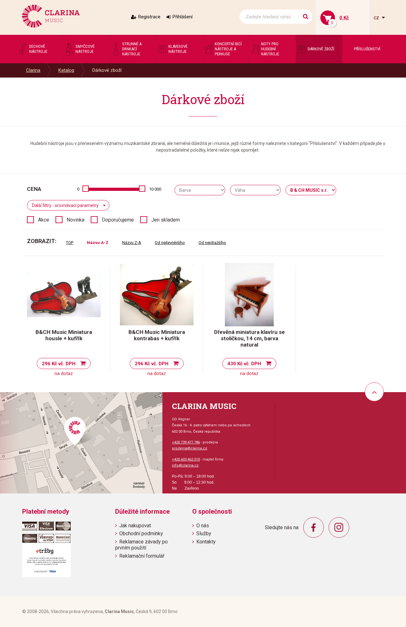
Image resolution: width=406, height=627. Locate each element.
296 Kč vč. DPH (58, 364)
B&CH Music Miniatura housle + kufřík (64, 335)
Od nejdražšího (212, 242)
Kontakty (206, 542)
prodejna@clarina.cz (189, 448)
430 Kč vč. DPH (244, 364)
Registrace (149, 17)
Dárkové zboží (106, 70)
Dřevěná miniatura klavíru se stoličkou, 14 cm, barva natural (249, 338)
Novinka (75, 220)
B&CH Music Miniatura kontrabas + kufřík (156, 335)
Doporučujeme (118, 220)
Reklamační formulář (141, 556)
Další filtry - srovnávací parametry (65, 205)
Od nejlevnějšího (170, 242)
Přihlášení (183, 17)
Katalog (66, 70)
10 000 (155, 189)
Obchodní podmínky (141, 533)
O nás (202, 526)
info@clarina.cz (185, 465)
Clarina (33, 70)
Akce (43, 220)
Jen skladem (165, 220)
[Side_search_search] (305, 16)
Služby (203, 533)
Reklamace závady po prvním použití (141, 545)
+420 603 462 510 (186, 459)
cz (377, 18)
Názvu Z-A (131, 242)
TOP (69, 242)
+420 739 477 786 (186, 442)
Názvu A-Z (97, 242)
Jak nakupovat (135, 526)
